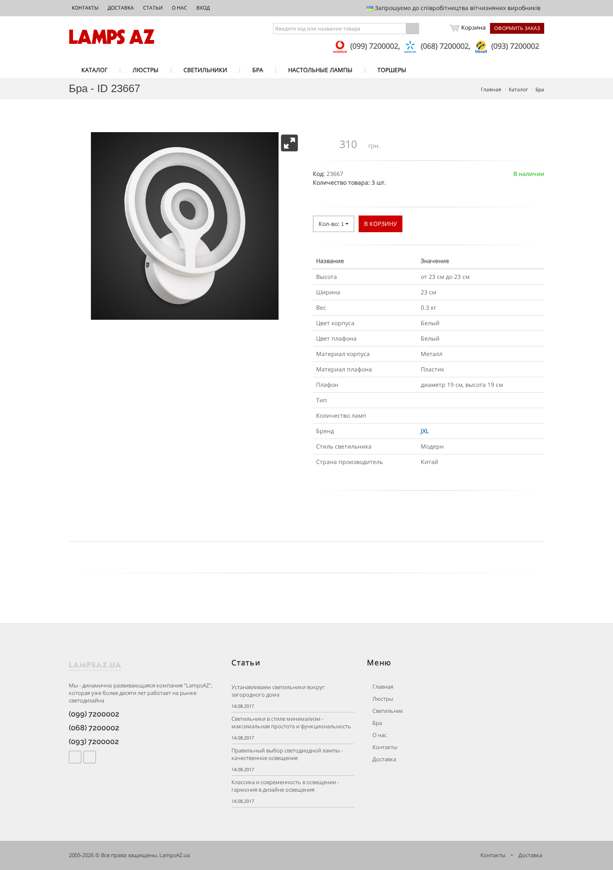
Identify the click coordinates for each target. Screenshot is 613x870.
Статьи (153, 7)
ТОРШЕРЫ (391, 70)
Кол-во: (331, 224)
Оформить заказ (517, 28)
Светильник (387, 711)
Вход (203, 7)
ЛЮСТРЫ (145, 70)
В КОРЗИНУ (380, 224)
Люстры (382, 698)
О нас (179, 7)
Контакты (85, 7)
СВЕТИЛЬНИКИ (205, 70)
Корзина (473, 27)
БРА (257, 70)
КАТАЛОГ (94, 70)
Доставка (121, 7)
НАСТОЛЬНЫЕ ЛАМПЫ (320, 70)
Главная (382, 686)
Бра (376, 723)
